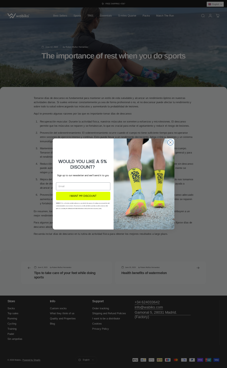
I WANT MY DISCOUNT (83, 196)
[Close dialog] (170, 142)
